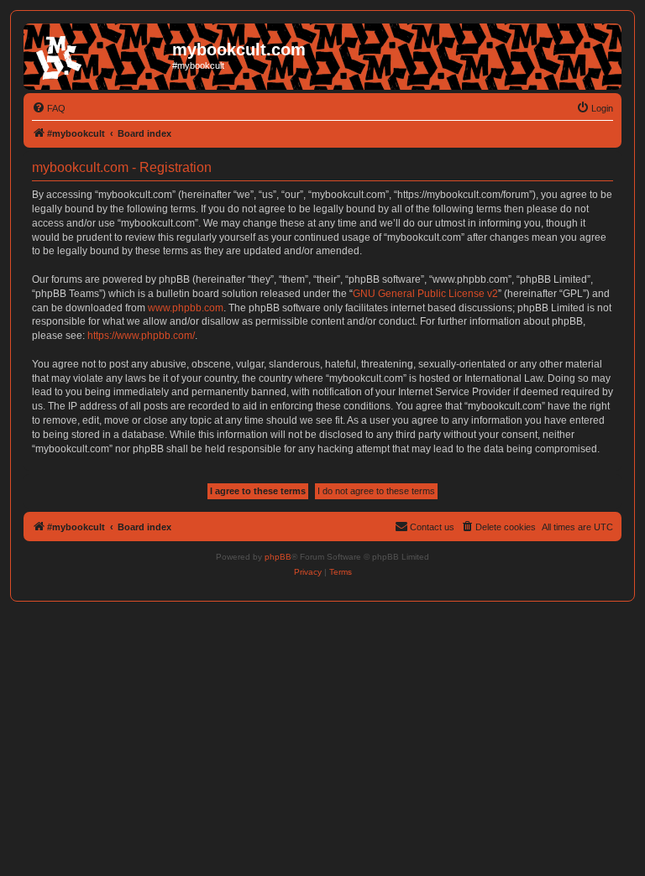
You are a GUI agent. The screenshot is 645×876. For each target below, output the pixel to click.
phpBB (278, 556)
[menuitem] (49, 108)
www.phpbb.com (185, 308)
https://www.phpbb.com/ (141, 336)
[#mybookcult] (100, 54)
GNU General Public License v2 (425, 294)
